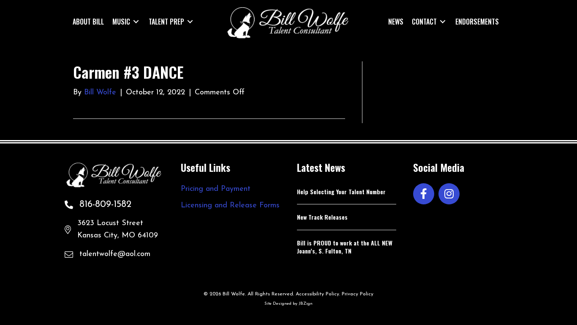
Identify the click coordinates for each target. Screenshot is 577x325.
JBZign (306, 303)
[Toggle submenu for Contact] (443, 21)
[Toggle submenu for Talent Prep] (190, 21)
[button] (423, 193)
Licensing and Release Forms (230, 205)
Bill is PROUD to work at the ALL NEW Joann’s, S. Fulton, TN (344, 247)
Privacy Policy (357, 294)
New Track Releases (322, 216)
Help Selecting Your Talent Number (341, 191)
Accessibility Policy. (318, 294)
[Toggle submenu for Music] (136, 21)
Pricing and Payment (215, 189)
